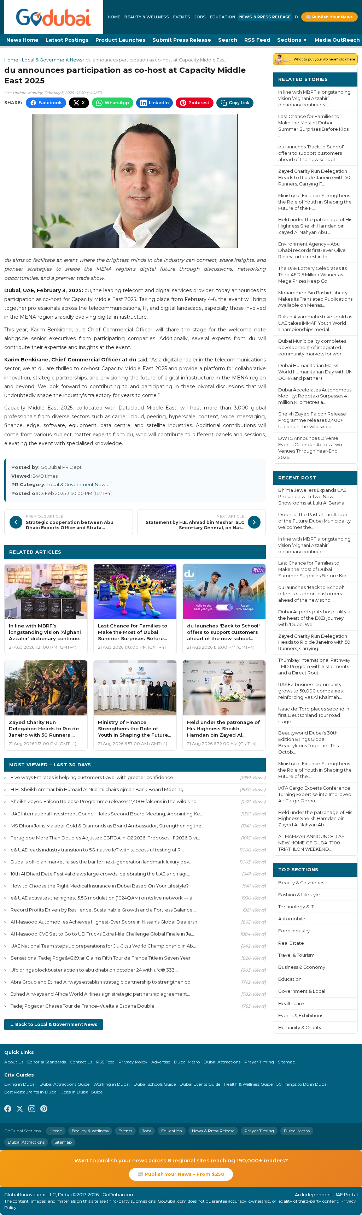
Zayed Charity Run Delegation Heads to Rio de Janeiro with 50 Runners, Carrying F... (314, 178)
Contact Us (81, 1061)
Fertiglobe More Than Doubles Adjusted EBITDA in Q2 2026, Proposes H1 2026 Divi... (105, 838)
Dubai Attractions (222, 1061)
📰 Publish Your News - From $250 (181, 1174)
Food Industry (294, 930)
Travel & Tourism (296, 955)
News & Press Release (265, 16)
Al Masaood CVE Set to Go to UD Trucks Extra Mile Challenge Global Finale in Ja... (102, 934)
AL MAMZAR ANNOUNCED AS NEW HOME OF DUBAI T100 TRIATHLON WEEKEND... (311, 843)
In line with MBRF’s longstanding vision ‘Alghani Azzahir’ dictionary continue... (314, 545)
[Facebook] (7, 1109)
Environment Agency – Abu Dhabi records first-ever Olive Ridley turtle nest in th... (312, 250)
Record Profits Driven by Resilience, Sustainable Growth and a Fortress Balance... (103, 910)
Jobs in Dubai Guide (82, 1092)
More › (343, 79)
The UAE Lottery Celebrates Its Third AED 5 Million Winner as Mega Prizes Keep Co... (312, 275)
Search (227, 40)
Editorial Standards (46, 1061)
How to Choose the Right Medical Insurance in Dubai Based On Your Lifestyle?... (101, 886)
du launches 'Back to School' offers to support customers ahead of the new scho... (311, 594)
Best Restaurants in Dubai (31, 1092)
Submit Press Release (181, 40)
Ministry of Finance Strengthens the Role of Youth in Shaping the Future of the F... (315, 202)
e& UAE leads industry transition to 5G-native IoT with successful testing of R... (97, 850)
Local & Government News (52, 60)
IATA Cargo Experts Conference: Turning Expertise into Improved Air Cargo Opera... (314, 794)
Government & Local (301, 991)
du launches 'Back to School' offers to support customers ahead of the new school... (311, 153)
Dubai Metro (187, 1061)
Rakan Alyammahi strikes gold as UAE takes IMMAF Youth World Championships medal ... (315, 323)
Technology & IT (296, 906)
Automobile (291, 918)
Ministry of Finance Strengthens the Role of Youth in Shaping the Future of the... (315, 770)
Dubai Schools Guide (155, 1084)
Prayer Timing (259, 1061)
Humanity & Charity (299, 1027)
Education (222, 16)
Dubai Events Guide (200, 1084)
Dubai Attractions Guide (64, 1084)
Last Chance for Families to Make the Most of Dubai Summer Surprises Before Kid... (314, 569)
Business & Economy (301, 967)
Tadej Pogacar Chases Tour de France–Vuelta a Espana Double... (84, 1006)
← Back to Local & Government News (53, 1024)
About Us (13, 1061)
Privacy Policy (132, 1061)
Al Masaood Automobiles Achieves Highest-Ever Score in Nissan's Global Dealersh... (105, 922)
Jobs (200, 16)
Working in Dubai (111, 1084)
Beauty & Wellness (146, 16)
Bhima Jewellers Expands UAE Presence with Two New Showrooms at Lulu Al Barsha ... (313, 497)
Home (114, 16)
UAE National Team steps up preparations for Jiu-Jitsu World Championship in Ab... (103, 946)
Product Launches (120, 40)
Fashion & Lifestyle (299, 894)
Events (181, 16)
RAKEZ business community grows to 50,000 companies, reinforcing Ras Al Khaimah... (311, 691)
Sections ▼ (292, 40)
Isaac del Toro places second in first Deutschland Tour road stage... (313, 715)
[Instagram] (31, 1109)
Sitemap (286, 1061)
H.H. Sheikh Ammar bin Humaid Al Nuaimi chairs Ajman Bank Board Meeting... (99, 789)
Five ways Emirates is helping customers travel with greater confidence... (93, 777)
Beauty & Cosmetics (301, 882)
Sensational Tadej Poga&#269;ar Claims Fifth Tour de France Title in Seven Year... (102, 958)
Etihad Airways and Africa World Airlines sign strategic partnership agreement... (100, 994)
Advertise (160, 1061)
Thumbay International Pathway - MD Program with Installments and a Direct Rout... (314, 666)
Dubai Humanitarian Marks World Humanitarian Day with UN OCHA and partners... (315, 372)
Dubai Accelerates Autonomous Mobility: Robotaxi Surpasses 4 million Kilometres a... (314, 396)
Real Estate (291, 943)
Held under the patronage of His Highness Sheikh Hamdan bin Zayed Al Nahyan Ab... (315, 819)
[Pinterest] (43, 1109)
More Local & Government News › (217, 551)
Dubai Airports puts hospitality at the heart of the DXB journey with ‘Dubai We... (315, 618)
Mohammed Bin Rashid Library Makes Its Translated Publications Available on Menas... (315, 299)
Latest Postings (67, 40)
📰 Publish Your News (329, 16)
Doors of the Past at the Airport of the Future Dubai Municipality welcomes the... (314, 521)
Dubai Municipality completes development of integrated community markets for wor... (312, 347)
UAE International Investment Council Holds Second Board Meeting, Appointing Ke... (107, 813)
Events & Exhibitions (300, 1015)
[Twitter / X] (19, 1109)
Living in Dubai (20, 1084)
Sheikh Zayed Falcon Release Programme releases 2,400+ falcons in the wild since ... (312, 420)
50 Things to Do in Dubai (302, 1084)
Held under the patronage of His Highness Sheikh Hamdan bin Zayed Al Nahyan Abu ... (315, 226)
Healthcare (291, 1003)
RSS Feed (257, 40)
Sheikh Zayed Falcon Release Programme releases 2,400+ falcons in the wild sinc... (105, 801)
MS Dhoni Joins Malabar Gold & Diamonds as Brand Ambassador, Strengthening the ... (108, 825)
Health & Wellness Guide (248, 1084)
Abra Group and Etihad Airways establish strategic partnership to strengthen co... (102, 982)
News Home (22, 40)
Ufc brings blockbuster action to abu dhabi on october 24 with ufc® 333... (94, 970)
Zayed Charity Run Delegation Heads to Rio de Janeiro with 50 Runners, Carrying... (314, 642)
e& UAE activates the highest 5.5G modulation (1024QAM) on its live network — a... (103, 898)
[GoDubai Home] (53, 17)
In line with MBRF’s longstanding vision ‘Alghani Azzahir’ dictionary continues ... (314, 98)
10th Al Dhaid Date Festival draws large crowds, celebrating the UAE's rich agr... (100, 874)
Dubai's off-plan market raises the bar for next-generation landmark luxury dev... (101, 862)
